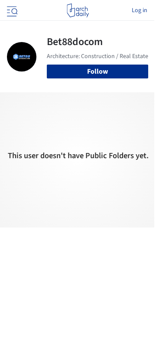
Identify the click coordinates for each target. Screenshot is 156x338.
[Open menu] (11, 10)
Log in (139, 10)
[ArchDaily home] (78, 10)
